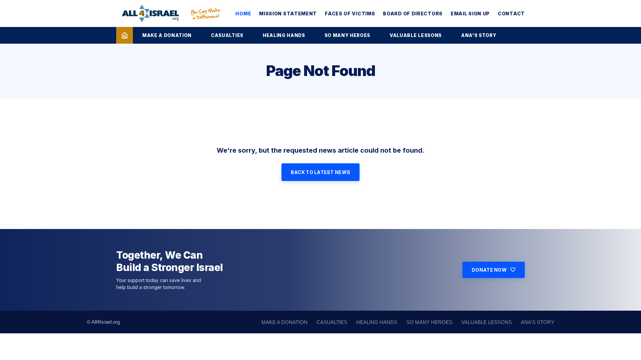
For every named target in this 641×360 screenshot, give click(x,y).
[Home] (124, 35)
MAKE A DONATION (167, 35)
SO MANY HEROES (347, 35)
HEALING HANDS (284, 35)
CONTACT (511, 13)
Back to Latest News (320, 172)
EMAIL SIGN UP (470, 13)
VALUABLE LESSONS (416, 35)
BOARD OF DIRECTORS (413, 13)
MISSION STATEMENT (288, 13)
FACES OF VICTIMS (350, 13)
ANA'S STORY (478, 35)
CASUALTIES (227, 35)
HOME (243, 13)
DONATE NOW (489, 270)
